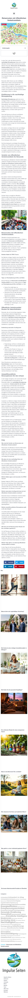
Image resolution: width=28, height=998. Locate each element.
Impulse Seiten (7, 977)
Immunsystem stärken (19, 914)
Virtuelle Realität (9, 939)
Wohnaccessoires (17, 939)
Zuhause (6, 978)
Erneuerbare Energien (7, 910)
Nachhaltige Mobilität (17, 918)
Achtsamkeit (4, 897)
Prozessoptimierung (15, 924)
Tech (5, 987)
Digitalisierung (14, 902)
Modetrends (6, 918)
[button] (14, 13)
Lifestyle (3, 944)
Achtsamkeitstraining (7, 899)
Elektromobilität (20, 904)
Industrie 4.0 (3, 916)
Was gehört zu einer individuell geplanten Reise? (14, 848)
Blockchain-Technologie (20, 899)
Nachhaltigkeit (8, 922)
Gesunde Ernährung (11, 912)
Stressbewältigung (9, 934)
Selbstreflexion (4, 928)
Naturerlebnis (20, 922)
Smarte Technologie (5, 930)
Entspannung (21, 906)
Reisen (5, 985)
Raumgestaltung (6, 926)
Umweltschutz (6, 937)
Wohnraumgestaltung (8, 941)
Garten (5, 980)
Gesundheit (6, 914)
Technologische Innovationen (13, 935)
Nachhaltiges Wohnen (20, 920)
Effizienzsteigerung (7, 904)
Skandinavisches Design (15, 928)
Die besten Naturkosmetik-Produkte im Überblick (14, 888)
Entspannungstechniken (13, 908)
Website (6, 992)
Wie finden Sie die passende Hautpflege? (11, 689)
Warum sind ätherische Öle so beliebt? (11, 771)
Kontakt (6, 990)
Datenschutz (3, 901)
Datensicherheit (11, 901)
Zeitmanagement (18, 941)
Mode (5, 983)
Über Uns (6, 988)
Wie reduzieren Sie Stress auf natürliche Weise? (13, 811)
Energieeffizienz (9, 906)
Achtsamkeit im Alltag (16, 897)
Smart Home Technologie (14, 930)
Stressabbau (5, 932)
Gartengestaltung (19, 910)
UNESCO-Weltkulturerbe (17, 937)
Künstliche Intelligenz (16, 916)
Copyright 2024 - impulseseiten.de (14, 996)
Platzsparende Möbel (5, 924)
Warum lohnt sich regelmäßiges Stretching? (12, 611)
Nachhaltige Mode (8, 920)
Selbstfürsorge (18, 926)
